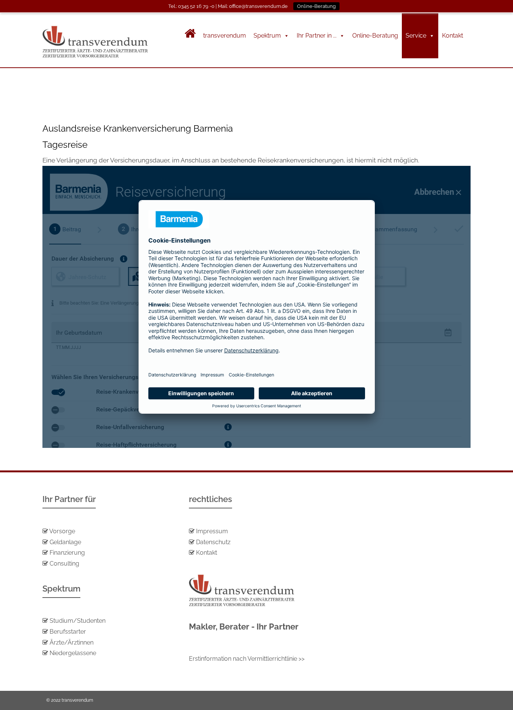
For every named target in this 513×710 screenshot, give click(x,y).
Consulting (64, 563)
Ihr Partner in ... (316, 35)
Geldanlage (64, 542)
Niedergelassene (73, 653)
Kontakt (452, 35)
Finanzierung (67, 552)
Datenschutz (213, 542)
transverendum (224, 35)
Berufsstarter (68, 631)
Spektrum (267, 35)
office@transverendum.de (258, 6)
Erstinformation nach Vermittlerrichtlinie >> (247, 658)
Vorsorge (62, 531)
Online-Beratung (375, 35)
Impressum (212, 531)
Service (416, 35)
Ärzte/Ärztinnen (72, 642)
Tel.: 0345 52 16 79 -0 (191, 6)
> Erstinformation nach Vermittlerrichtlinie (101, 108)
